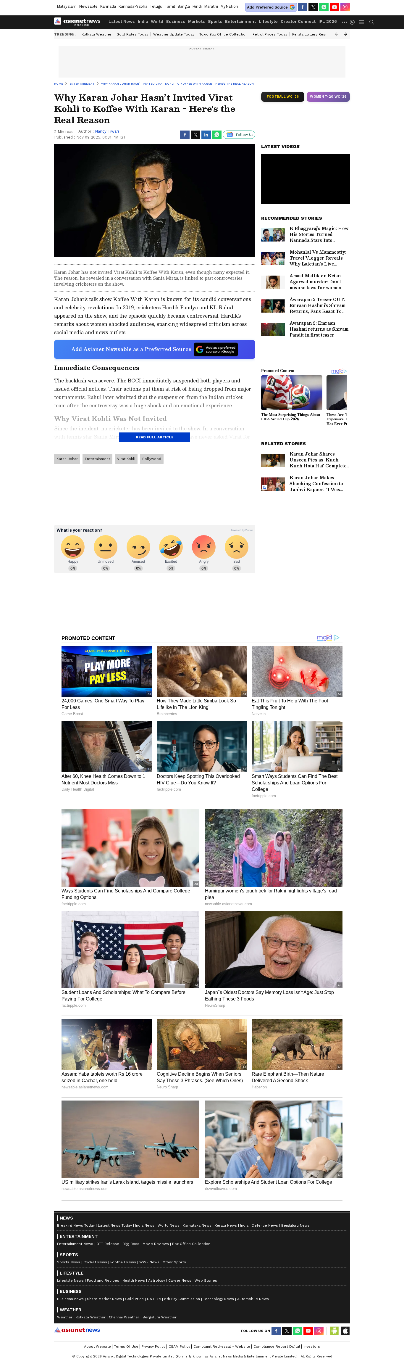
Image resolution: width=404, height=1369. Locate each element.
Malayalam (67, 6)
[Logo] (79, 22)
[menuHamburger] (362, 22)
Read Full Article (155, 437)
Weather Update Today (173, 34)
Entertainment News (75, 1244)
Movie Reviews (156, 1244)
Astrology (156, 1280)
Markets (196, 21)
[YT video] (334, 7)
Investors (311, 1346)
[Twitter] (313, 7)
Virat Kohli (126, 459)
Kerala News (226, 1225)
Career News (179, 1280)
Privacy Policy (153, 1346)
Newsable (88, 6)
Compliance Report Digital (276, 1346)
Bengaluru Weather (160, 1317)
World (157, 21)
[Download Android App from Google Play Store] (334, 1331)
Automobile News (253, 1299)
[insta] (345, 7)
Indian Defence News (259, 1225)
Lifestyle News (70, 1280)
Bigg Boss (130, 1244)
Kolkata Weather (96, 34)
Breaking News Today (76, 1225)
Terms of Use (126, 1346)
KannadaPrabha (132, 6)
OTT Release (107, 1244)
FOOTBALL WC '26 (283, 97)
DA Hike (154, 1299)
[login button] (354, 22)
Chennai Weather (124, 1317)
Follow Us (244, 135)
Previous (336, 34)
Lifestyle (268, 21)
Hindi (197, 6)
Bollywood (151, 459)
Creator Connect (298, 21)
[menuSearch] (371, 22)
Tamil (170, 6)
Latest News (122, 21)
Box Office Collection (191, 1244)
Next (345, 34)
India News (144, 1225)
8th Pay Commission (182, 1299)
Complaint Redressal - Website (221, 1346)
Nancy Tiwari (107, 131)
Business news (70, 1299)
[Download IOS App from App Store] (345, 1331)
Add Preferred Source (267, 7)
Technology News (218, 1299)
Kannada (108, 6)
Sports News (68, 1262)
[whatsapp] (324, 7)
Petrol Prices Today (270, 34)
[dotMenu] (345, 22)
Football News (123, 1262)
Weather (64, 1317)
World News (169, 1225)
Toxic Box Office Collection (223, 34)
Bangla (183, 6)
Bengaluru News (295, 1225)
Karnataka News (197, 1225)
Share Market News (104, 1299)
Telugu (156, 6)
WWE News (149, 1262)
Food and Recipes (103, 1280)
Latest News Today (115, 1225)
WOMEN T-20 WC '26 (328, 97)
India (143, 21)
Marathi (211, 6)
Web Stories (206, 1280)
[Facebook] (302, 7)
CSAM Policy (179, 1346)
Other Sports (174, 1262)
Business (175, 21)
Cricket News (95, 1262)
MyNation (229, 6)
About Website (97, 1346)
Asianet (77, 1329)
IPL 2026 (328, 21)
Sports (215, 21)
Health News (133, 1280)
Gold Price (134, 1299)
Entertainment (240, 21)
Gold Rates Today (132, 34)
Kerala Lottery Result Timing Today (323, 34)
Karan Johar (67, 459)
